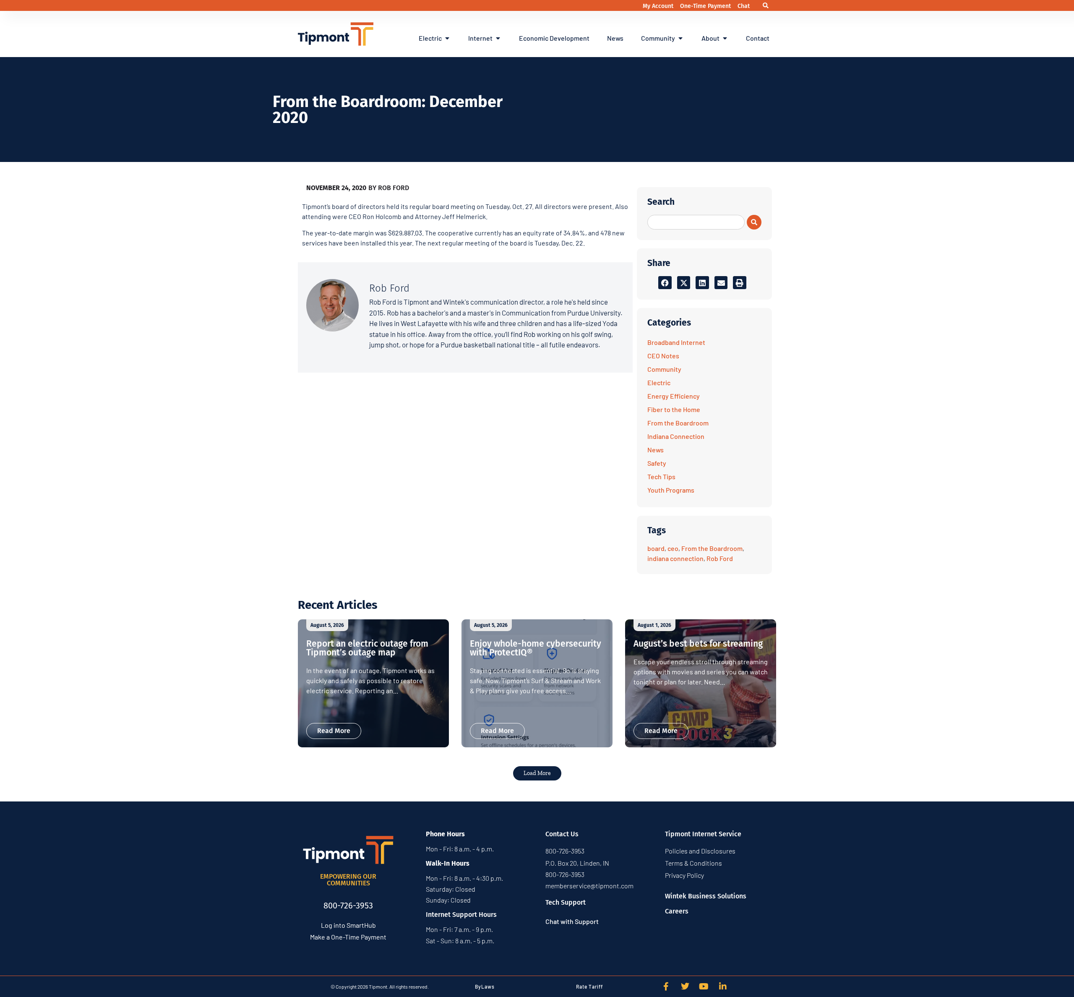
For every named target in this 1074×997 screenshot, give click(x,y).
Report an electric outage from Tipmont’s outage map (367, 648)
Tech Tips (661, 476)
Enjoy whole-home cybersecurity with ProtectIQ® (535, 648)
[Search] (754, 222)
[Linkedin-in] (722, 986)
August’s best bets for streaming (698, 643)
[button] (765, 5)
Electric (658, 382)
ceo (672, 548)
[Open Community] (680, 38)
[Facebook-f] (666, 986)
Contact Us (562, 834)
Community (664, 369)
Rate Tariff (589, 986)
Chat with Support (572, 921)
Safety (656, 463)
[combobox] (696, 222)
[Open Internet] (498, 38)
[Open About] (725, 38)
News (655, 450)
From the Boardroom (678, 423)
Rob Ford (719, 558)
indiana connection (675, 558)
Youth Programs (670, 490)
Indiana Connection (675, 436)
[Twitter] (685, 986)
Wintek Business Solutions (705, 896)
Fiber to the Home (673, 409)
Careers (676, 911)
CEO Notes (663, 356)
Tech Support (565, 902)
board (656, 548)
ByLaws (485, 986)
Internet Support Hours (461, 915)
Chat (744, 6)
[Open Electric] (447, 38)
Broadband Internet (676, 342)
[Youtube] (704, 986)
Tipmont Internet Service (703, 834)
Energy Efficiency (673, 396)
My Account (659, 6)
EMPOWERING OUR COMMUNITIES (348, 879)
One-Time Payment (706, 6)
